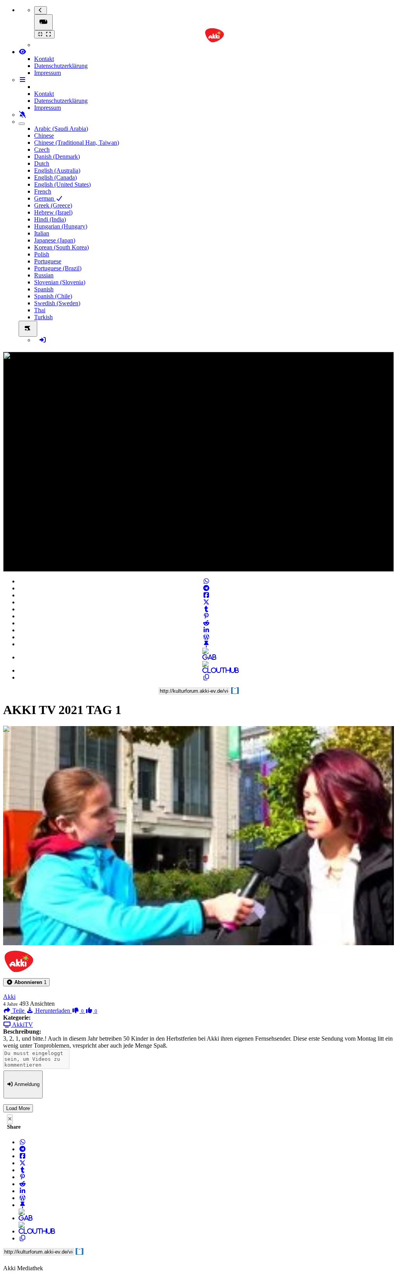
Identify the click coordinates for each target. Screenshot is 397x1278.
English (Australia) (57, 170)
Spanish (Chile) (53, 296)
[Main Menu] (43, 22)
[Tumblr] (206, 609)
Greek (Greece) (53, 205)
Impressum (47, 72)
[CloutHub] (206, 670)
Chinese (44, 135)
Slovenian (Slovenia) (59, 282)
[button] (26, 982)
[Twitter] (206, 602)
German (44, 198)
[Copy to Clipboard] (206, 677)
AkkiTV (22, 1024)
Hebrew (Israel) (53, 212)
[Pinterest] (206, 616)
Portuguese (47, 261)
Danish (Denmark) (57, 156)
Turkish (43, 317)
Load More (18, 1108)
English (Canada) (55, 177)
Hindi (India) (50, 219)
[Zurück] (40, 10)
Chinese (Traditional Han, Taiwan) (76, 142)
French (42, 191)
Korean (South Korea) (61, 247)
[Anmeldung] (42, 340)
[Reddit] (206, 623)
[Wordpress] (206, 637)
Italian (41, 233)
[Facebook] (206, 595)
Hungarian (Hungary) (60, 226)
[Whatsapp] (206, 581)
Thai (39, 310)
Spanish (44, 289)
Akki (9, 996)
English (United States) (62, 184)
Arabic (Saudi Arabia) (61, 128)
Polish (41, 254)
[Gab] (206, 657)
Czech (42, 149)
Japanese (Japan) (54, 240)
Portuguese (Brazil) (57, 268)
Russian (44, 275)
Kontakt (44, 58)
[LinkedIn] (206, 630)
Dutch (41, 163)
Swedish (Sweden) (57, 303)
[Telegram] (206, 588)
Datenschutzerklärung (61, 65)
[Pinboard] (206, 644)
